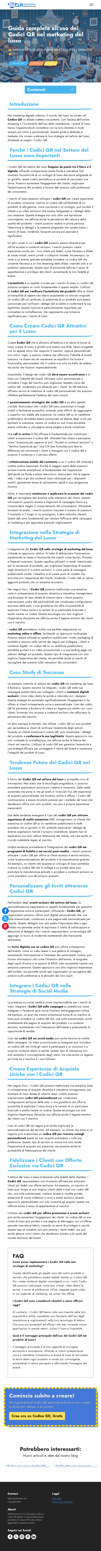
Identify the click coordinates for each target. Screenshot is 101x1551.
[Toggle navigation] (91, 4)
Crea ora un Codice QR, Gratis (37, 1415)
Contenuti (36, 89)
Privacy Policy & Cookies (62, 1501)
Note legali (56, 1498)
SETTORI (36, 63)
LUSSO (50, 63)
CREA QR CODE (18, 63)
